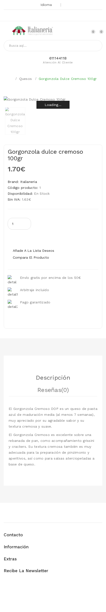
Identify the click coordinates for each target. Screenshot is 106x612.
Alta (71, 31)
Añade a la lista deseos (33, 251)
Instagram (63, 16)
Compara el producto (31, 257)
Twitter (38, 16)
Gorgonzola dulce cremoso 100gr (68, 79)
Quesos (25, 79)
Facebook (54, 16)
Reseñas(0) (53, 390)
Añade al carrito (46, 238)
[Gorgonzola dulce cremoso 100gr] (15, 121)
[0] (97, 31)
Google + (46, 16)
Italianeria (28, 182)
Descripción (53, 377)
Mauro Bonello (22, 603)
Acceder (80, 31)
